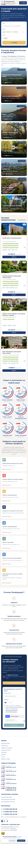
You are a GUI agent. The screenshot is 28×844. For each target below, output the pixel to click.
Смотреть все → (22, 220)
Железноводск (19, 78)
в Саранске (8, 782)
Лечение (3, 752)
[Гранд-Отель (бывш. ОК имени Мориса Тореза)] (14, 305)
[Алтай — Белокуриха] (14, 130)
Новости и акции (6, 748)
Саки (8, 116)
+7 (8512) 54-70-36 (10, 767)
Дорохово (4, 153)
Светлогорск (5, 207)
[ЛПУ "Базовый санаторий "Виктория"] (14, 342)
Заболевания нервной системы (12, 463)
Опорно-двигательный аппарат (12, 479)
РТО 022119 (14, 830)
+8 (24, 361)
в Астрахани (8, 765)
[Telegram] (7, 821)
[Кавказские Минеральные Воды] (14, 76)
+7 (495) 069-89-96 (10, 787)
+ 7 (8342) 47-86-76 (10, 783)
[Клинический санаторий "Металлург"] (14, 267)
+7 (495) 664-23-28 (10, 789)
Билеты (3, 754)
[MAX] (2, 821)
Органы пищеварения (9, 526)
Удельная (10, 153)
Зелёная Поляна (10, 189)
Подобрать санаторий (14, 683)
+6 (24, 247)
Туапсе (18, 98)
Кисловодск (11, 78)
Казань (4, 171)
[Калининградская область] (14, 204)
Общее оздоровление (9, 495)
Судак (11, 116)
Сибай (4, 189)
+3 (16, 287)
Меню (24, 2)
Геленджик (12, 98)
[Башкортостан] (14, 185)
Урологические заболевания (11, 558)
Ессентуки (5, 78)
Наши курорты (6, 750)
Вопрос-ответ (5, 759)
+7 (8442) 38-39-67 (10, 771)
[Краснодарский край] (14, 94)
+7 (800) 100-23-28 (12, 675)
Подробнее (12, 840)
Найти (15, 42)
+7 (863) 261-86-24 (10, 775)
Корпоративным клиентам (8, 801)
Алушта (4, 116)
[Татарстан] (14, 167)
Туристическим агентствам (8, 799)
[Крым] (14, 112)
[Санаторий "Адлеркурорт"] (14, 229)
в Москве (7, 786)
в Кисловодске (9, 778)
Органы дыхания (8, 542)
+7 (24, 285)
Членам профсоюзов (6, 797)
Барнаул (11, 134)
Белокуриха (5, 134)
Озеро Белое (17, 153)
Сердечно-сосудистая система (12, 511)
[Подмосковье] (14, 149)
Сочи (3, 98)
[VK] (5, 821)
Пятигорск (5, 79)
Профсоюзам (5, 743)
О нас (3, 757)
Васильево (9, 171)
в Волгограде (8, 769)
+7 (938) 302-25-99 (10, 779)
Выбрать (14, 256)
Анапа (7, 98)
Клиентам (4, 745)
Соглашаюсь (21, 840)
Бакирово (15, 171)
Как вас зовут (7, 693)
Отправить (14, 725)
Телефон (6, 699)
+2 (16, 249)
